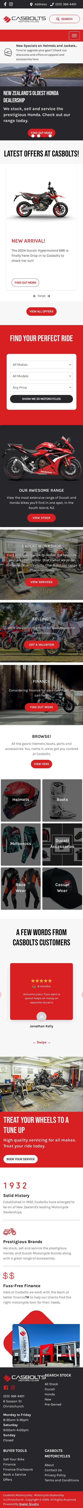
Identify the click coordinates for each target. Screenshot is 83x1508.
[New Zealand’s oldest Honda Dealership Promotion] (41, 75)
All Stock (51, 1384)
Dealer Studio (29, 1504)
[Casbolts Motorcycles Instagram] (12, 4)
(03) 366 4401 (65, 4)
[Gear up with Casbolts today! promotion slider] (38, 135)
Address (41, 4)
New (48, 1399)
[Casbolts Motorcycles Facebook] (6, 4)
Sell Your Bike (13, 1459)
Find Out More (41, 133)
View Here (41, 764)
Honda (50, 1394)
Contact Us (53, 1470)
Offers (7, 1480)
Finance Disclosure (18, 1469)
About (49, 1465)
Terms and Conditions (62, 1480)
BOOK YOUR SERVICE (21, 1159)
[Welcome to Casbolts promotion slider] (32, 135)
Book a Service (14, 1474)
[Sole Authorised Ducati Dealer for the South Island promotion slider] (50, 135)
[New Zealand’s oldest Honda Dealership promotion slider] (44, 135)
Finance (9, 1464)
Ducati (50, 1389)
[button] (74, 35)
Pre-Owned (53, 1404)
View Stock (41, 518)
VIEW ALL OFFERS (41, 311)
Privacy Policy (55, 1475)
